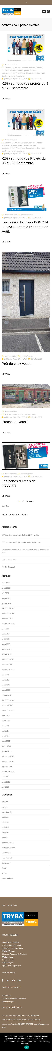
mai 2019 (5, 634)
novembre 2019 (8, 613)
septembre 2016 (8, 772)
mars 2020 (6, 598)
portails (20, 70)
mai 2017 (5, 731)
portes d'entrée (30, 70)
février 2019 (6, 649)
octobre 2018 (7, 664)
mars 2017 (6, 741)
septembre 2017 (8, 710)
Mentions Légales (8, 1002)
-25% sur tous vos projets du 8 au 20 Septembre (20, 535)
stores (10, 76)
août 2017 (6, 715)
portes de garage (8, 73)
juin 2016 (5, 787)
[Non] (49, 1042)
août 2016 (6, 777)
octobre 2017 (7, 705)
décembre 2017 (8, 700)
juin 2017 (5, 726)
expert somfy (23, 68)
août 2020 (6, 583)
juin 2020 (5, 593)
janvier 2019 (6, 654)
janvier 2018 (6, 695)
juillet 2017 (6, 721)
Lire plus (6, 98)
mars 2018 (6, 690)
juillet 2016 (6, 782)
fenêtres (32, 68)
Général (39, 68)
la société (5, 70)
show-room (41, 73)
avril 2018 (5, 685)
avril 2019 (5, 639)
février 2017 (6, 746)
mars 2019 (6, 644)
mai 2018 (5, 680)
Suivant (29, 501)
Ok (27, 1047)
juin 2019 (5, 629)
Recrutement (31, 73)
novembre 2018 (8, 659)
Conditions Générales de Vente (14, 998)
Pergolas (13, 70)
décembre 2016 (8, 756)
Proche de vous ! (8, 567)
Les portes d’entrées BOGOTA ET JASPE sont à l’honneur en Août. (25, 551)
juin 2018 (5, 675)
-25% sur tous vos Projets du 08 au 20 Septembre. (21, 542)
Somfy (4, 76)
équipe (14, 68)
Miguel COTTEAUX (19, 79)
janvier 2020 (6, 603)
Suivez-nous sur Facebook (15, 514)
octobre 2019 (7, 619)
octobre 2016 (7, 767)
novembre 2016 (8, 761)
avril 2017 (5, 736)
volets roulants (18, 76)
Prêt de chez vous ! (9, 560)
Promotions (20, 73)
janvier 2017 (6, 751)
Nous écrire (6, 995)
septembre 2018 (8, 670)
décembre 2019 (8, 608)
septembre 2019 (8, 624)
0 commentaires (11, 65)
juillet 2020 (6, 588)
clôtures (8, 68)
